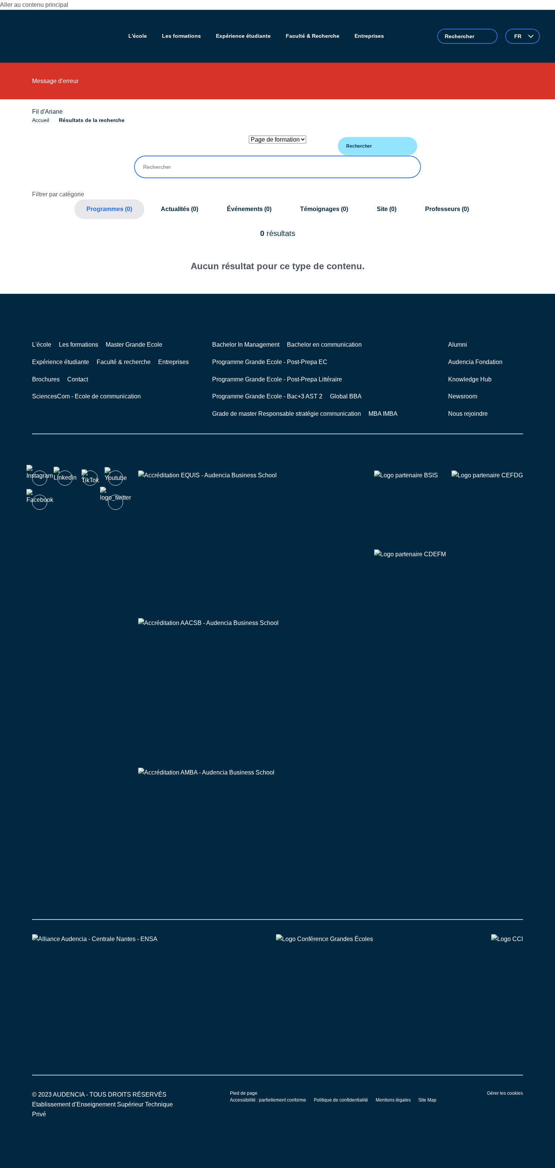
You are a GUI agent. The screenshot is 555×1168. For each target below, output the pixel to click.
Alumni (457, 344)
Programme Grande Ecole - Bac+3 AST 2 (267, 396)
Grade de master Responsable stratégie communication (286, 413)
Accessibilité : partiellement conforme (268, 1100)
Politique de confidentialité (341, 1100)
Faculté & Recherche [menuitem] (312, 36)
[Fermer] (518, 83)
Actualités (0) (179, 209)
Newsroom (462, 396)
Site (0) (386, 209)
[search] (467, 36)
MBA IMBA (383, 413)
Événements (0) (249, 209)
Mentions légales (393, 1100)
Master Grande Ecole (134, 344)
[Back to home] (45, 36)
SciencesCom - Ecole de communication (86, 396)
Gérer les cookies (505, 1093)
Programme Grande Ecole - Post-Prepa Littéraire (277, 379)
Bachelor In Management (245, 344)
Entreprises (173, 362)
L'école (41, 344)
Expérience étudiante (60, 362)
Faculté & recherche (124, 362)
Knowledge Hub (470, 379)
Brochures (46, 379)
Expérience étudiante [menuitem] (243, 36)
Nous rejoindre (468, 413)
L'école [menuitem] (137, 36)
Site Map (427, 1100)
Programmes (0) (109, 209)
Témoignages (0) (324, 209)
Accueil (40, 120)
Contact (77, 379)
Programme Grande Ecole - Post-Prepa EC (269, 362)
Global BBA (346, 396)
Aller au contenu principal (34, 5)
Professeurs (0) (447, 209)
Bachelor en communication (324, 344)
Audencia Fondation (475, 362)
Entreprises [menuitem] (369, 36)
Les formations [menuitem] (181, 36)
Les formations (78, 344)
